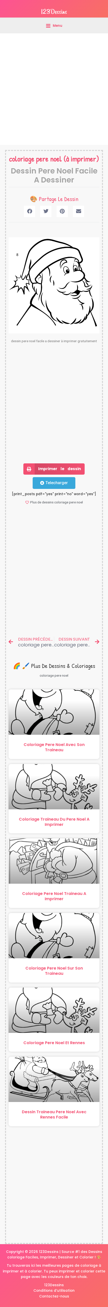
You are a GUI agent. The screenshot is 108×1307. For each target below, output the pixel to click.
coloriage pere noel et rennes (54, 1043)
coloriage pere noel (35, 159)
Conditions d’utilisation (54, 1290)
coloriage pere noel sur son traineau (54, 970)
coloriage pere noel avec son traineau (54, 747)
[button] (29, 211)
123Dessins (54, 1285)
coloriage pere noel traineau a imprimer (54, 896)
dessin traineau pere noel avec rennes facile (54, 1114)
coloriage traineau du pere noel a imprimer (54, 821)
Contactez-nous (54, 1296)
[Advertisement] (54, 89)
